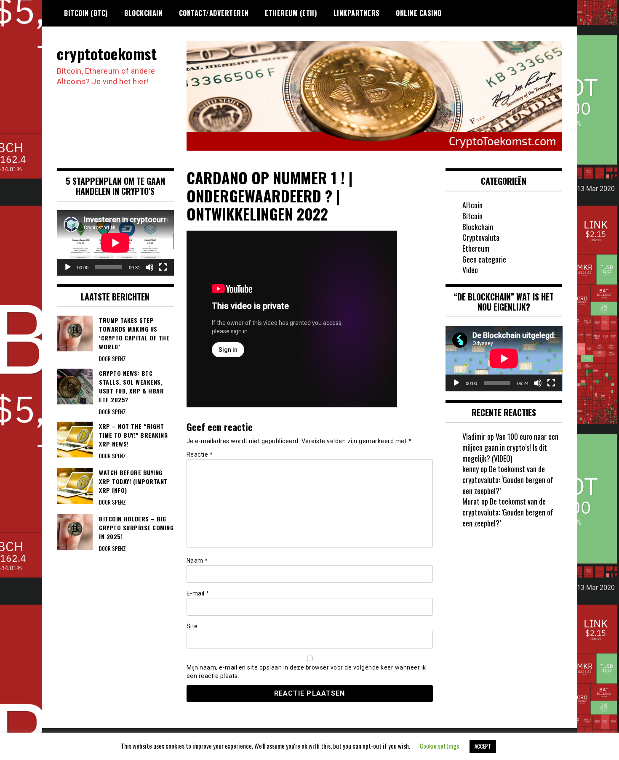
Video (470, 269)
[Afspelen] (68, 267)
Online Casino (419, 13)
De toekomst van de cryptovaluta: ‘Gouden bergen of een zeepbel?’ (507, 479)
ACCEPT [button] (483, 746)
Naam (197, 560)
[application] (115, 243)
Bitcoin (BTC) (86, 13)
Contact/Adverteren (214, 13)
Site (192, 626)
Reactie (200, 454)
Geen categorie (484, 259)
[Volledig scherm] (163, 267)
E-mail (198, 593)
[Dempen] (149, 267)
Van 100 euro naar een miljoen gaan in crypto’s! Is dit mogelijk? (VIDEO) (510, 447)
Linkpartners (357, 13)
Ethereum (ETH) (291, 13)
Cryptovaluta (480, 237)
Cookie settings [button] (439, 745)
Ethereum (475, 248)
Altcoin (472, 204)
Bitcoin (472, 215)
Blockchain (143, 13)
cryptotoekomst (107, 53)
